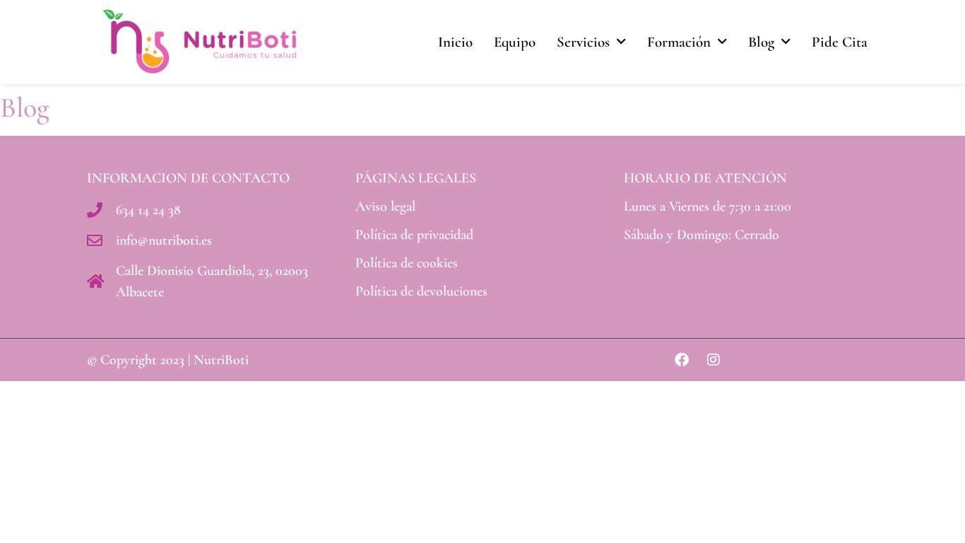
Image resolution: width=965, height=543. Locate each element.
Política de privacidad (414, 234)
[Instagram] (713, 360)
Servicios (583, 42)
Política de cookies (406, 263)
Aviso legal (385, 206)
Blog (761, 42)
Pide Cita (840, 42)
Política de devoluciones (421, 291)
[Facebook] (682, 360)
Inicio (455, 42)
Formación (679, 42)
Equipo (514, 42)
